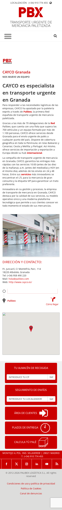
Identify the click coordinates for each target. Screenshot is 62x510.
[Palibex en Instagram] (27, 464)
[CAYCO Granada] (7, 61)
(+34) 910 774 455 (38, 3)
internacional (34, 152)
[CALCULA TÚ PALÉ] (43, 442)
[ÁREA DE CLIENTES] (43, 413)
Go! (51, 376)
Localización (18, 3)
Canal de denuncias (31, 493)
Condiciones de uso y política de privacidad (31, 483)
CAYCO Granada (16, 71)
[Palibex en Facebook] (6, 464)
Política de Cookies (31, 488)
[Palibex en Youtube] (47, 464)
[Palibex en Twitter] (17, 464)
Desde (4, 291)
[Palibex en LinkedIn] (37, 464)
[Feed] (57, 464)
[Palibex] (31, 12)
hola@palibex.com (19, 278)
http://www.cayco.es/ (20, 282)
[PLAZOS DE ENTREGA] (45, 428)
